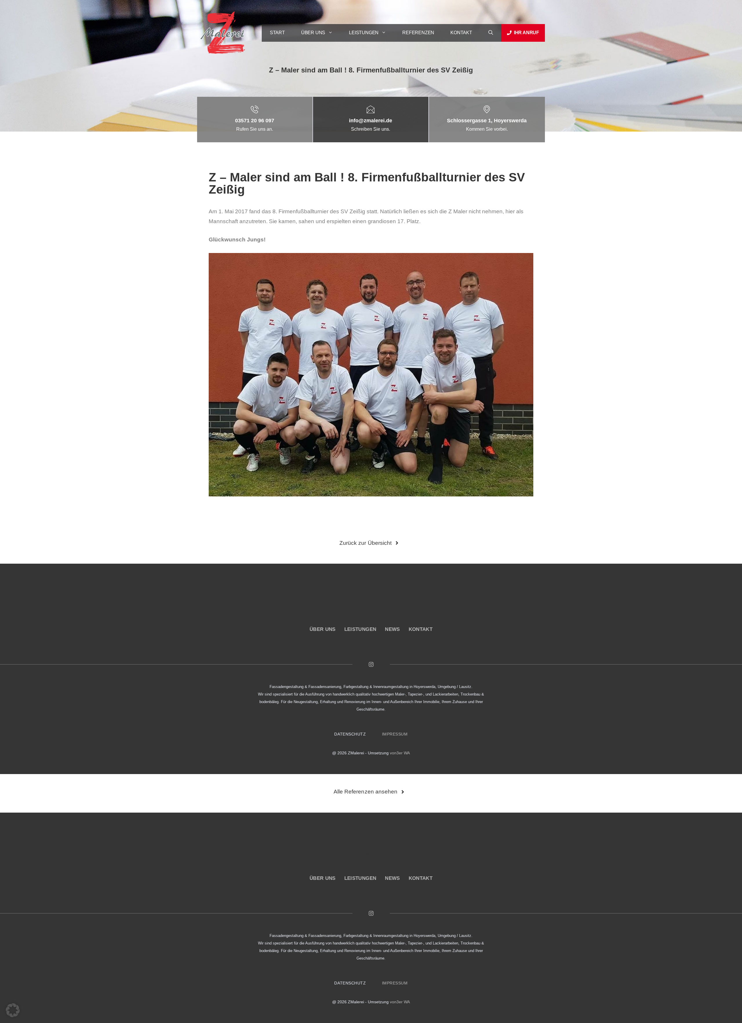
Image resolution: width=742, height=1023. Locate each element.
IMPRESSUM (395, 734)
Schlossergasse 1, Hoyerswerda (487, 120)
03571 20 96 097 (254, 120)
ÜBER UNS (323, 629)
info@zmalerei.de (370, 120)
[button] (490, 32)
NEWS (392, 629)
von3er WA (400, 753)
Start (277, 32)
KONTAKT (461, 32)
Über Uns (313, 32)
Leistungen (364, 32)
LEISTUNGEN (360, 629)
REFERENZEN (418, 32)
